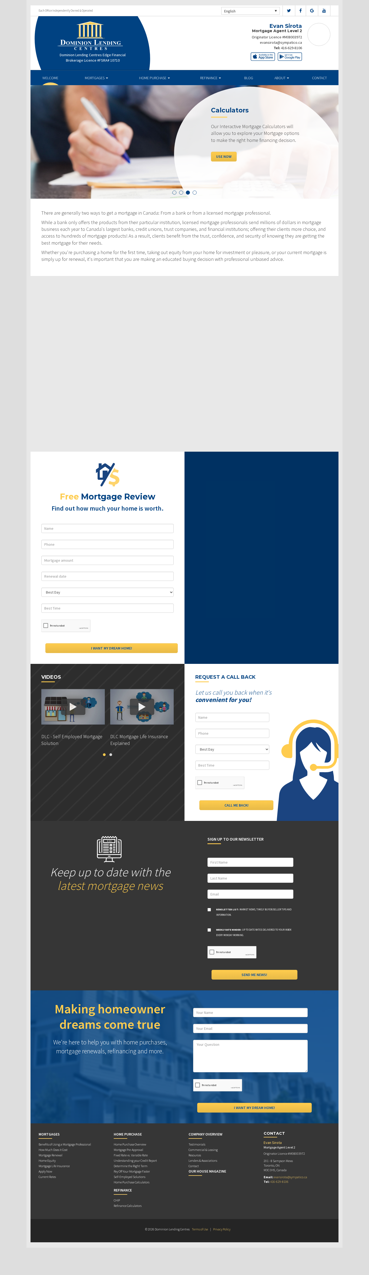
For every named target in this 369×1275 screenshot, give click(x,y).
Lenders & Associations (203, 1161)
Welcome (50, 77)
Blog (248, 77)
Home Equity (47, 1161)
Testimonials (197, 1144)
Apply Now (45, 1171)
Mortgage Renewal (50, 1155)
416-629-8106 (291, 47)
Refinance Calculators (128, 1206)
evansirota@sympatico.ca (281, 42)
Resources (195, 1155)
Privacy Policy (221, 1229)
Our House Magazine (207, 1171)
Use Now (224, 156)
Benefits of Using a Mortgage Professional (65, 1144)
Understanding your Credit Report (135, 1161)
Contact (319, 77)
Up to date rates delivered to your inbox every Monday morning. (253, 932)
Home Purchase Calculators (131, 1182)
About (280, 77)
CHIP (117, 1200)
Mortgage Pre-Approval (128, 1150)
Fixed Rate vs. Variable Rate (131, 1155)
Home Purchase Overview (130, 1144)
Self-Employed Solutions (129, 1177)
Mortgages (95, 77)
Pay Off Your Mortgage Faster (132, 1171)
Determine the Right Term (130, 1166)
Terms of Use (200, 1229)
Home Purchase (153, 77)
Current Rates (47, 1177)
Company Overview (205, 1134)
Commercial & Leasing (203, 1150)
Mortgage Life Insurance (54, 1166)
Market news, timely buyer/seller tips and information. (253, 912)
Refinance (209, 77)
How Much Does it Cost (53, 1150)
